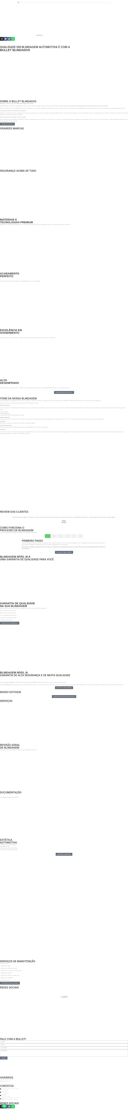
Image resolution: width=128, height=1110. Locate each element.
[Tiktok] (9, 39)
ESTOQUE (69, 33)
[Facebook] (5, 39)
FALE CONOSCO (86, 33)
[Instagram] (2, 39)
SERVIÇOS (76, 33)
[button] (2, 44)
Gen (36, 1073)
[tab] (48, 536)
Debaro (33, 1073)
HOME (39, 33)
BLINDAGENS (60, 33)
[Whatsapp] (13, 39)
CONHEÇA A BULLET (49, 33)
